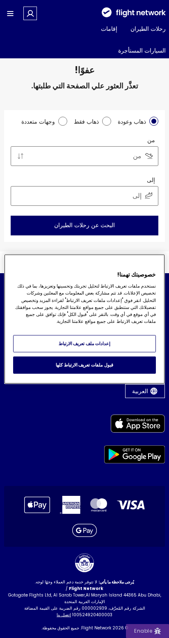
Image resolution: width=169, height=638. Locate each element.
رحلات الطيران (148, 29)
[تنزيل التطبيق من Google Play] (134, 455)
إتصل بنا (64, 615)
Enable (143, 630)
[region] (84, 319)
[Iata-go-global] (84, 562)
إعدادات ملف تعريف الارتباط (85, 343)
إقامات (109, 29)
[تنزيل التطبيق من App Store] (134, 425)
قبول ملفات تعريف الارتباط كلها (84, 365)
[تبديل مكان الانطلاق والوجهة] (20, 156)
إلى (151, 180)
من (151, 140)
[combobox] (84, 156)
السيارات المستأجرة (142, 50)
